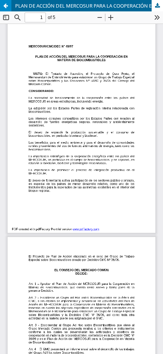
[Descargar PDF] (157, 5)
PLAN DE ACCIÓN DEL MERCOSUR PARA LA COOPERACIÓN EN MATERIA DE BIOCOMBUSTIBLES (89, 5)
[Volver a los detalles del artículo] (5, 5)
